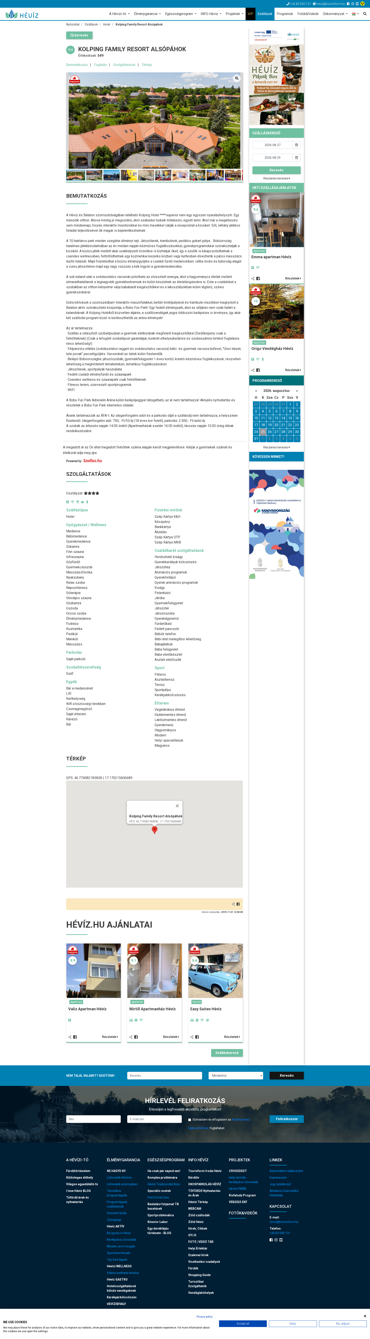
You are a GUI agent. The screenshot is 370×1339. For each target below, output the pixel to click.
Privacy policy (205, 1316)
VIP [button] (250, 14)
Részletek (109, 1037)
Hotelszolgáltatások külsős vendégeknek (121, 1288)
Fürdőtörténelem (78, 1171)
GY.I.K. (192, 1235)
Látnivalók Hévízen (119, 1177)
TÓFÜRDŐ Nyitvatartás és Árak (204, 1193)
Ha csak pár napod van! (164, 1171)
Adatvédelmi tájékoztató (286, 1171)
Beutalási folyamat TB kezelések (163, 1206)
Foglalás (100, 65)
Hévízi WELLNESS (119, 1266)
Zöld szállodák (199, 1215)
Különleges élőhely (79, 1177)
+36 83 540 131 (280, 1233)
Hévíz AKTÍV (115, 1226)
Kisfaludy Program (242, 1195)
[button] (355, 14)
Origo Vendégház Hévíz (272, 348)
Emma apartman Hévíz (271, 257)
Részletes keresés (276, 178)
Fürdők (193, 1268)
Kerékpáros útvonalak (121, 1239)
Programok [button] (285, 14)
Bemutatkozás (77, 65)
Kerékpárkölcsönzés (122, 1297)
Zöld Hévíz (196, 1222)
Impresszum (278, 1177)
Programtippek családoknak (117, 1204)
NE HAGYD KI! (116, 1171)
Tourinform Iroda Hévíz (205, 1171)
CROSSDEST (238, 1171)
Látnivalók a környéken (122, 1184)
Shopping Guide (199, 1275)
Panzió (196, 1001)
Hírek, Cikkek (197, 1228)
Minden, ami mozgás (121, 1246)
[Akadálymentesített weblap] (363, 4)
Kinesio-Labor (158, 1222)
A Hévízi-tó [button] (118, 14)
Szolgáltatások (124, 65)
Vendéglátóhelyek (201, 1292)
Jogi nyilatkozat (280, 1184)
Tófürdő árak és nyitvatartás (77, 1200)
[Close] (177, 806)
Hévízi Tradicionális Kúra (164, 1184)
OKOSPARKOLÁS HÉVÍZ (204, 1184)
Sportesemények (118, 1253)
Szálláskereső (227, 1053)
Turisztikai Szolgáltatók (197, 1284)
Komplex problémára (162, 1177)
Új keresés (79, 35)
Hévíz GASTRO (117, 1279)
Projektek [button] (233, 14)
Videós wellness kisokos (123, 1273)
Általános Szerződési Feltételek (284, 1193)
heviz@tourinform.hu (284, 1222)
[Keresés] (364, 14)
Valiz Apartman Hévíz (87, 1009)
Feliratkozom (287, 1119)
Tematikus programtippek (117, 1193)
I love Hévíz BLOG (78, 1191)
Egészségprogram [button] (179, 14)
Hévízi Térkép (198, 1202)
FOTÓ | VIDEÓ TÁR (200, 1241)
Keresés (276, 170)
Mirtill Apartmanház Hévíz (152, 1009)
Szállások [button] (265, 14)
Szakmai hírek (198, 1255)
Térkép (147, 65)
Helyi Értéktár (197, 1248)
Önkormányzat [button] (334, 14)
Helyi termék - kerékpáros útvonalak (243, 1180)
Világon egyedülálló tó (82, 1184)
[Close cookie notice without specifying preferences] (365, 1316)
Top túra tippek (117, 1259)
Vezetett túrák (117, 1213)
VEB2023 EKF (238, 1202)
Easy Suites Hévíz (206, 1009)
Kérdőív (193, 1177)
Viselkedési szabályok (204, 1261)
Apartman (76, 1001)
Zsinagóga (114, 1219)
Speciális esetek (159, 1191)
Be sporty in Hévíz (119, 1233)
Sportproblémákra (161, 1215)
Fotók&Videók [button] (308, 14)
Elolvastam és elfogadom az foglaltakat (219, 1124)
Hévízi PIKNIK (237, 1188)
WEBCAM (194, 1208)
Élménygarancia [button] (146, 14)
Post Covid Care (158, 1197)
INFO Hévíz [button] (210, 14)
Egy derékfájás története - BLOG (159, 1231)
